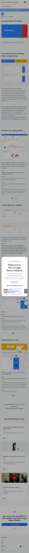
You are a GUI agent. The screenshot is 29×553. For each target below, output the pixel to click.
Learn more (14, 282)
